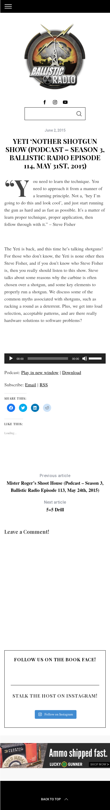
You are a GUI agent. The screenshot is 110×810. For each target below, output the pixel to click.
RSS (44, 384)
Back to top (51, 799)
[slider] (96, 358)
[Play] (11, 358)
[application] (55, 358)
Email (30, 384)
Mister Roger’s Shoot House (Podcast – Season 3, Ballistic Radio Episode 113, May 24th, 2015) (55, 483)
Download (71, 372)
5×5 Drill (55, 506)
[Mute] (84, 358)
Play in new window (40, 372)
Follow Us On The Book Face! (55, 659)
